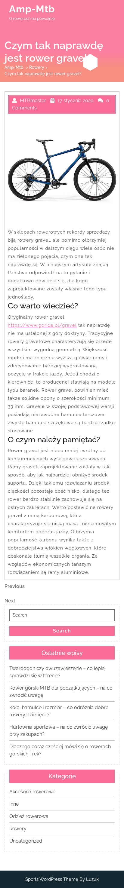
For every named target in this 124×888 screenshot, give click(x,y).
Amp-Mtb (32, 8)
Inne (14, 804)
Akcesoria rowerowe (32, 792)
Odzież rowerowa (28, 816)
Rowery (36, 67)
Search (62, 631)
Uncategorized (25, 841)
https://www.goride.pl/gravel (42, 325)
